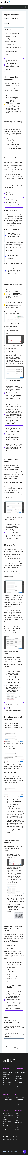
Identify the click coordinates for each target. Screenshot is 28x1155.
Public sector (6, 1102)
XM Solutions (10, 948)
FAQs (6, 54)
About (16, 1113)
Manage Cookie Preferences (10, 1151)
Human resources (19, 1106)
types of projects (18, 936)
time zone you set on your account (15, 815)
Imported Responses (15, 447)
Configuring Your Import (11, 44)
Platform (17, 1118)
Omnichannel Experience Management (18, 1076)
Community (6, 1113)
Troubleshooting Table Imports (13, 47)
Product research (19, 1102)
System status (6, 1132)
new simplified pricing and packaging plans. (13, 100)
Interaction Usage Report (13, 107)
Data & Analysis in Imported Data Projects (14, 967)
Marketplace (18, 1122)
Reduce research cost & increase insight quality (7, 1082)
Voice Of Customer (20, 1072)
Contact (17, 1115)
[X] (10, 1136)
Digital (17, 1104)
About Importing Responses (12, 33)
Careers (17, 1120)
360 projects (12, 971)
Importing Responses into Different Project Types (11, 50)
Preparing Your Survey (10, 36)
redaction (8, 450)
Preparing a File (9, 39)
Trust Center (18, 1129)
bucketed (8, 530)
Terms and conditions (19, 1145)
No (15, 1047)
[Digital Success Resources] (22, 2)
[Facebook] (7, 1136)
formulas (12, 529)
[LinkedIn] (13, 1136)
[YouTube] (16, 1136)
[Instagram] (3, 1136)
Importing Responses (10, 41)
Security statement (8, 1148)
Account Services (11, 109)
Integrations (18, 1125)
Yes (9, 1047)
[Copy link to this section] (3, 77)
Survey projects (11, 945)
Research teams (19, 1099)
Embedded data (17, 302)
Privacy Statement (7, 1145)
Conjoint (11, 984)
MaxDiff (18, 984)
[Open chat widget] (24, 1152)
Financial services (7, 1099)
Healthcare (6, 1097)
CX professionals (19, 1097)
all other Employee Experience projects (13, 977)
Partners (17, 1127)
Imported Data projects (15, 962)
